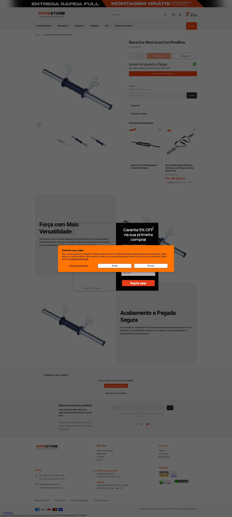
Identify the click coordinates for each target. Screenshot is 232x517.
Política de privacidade (78, 259)
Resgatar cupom (138, 283)
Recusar (150, 266)
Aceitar (115, 266)
